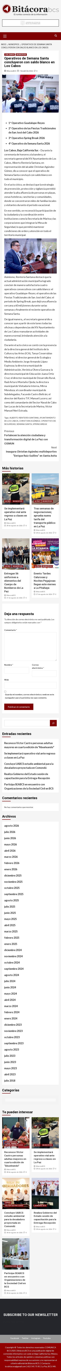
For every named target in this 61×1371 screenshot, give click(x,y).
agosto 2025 (11, 900)
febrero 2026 (11, 863)
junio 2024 (10, 987)
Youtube (47, 1338)
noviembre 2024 (13, 956)
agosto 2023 (11, 1049)
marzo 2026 (11, 856)
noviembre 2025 (13, 881)
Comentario (10, 630)
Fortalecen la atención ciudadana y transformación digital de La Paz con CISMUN (26, 437)
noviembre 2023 (13, 1030)
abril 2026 (9, 850)
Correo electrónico (38, 666)
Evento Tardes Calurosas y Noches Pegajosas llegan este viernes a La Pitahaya (45, 580)
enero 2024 (10, 1018)
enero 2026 (10, 869)
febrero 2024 (11, 1012)
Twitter (25, 1338)
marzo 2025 (11, 931)
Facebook (14, 1338)
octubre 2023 (12, 1037)
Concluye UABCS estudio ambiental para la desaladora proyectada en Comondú (28, 765)
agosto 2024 (11, 975)
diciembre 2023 (13, 1024)
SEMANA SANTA (24, 424)
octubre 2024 (12, 962)
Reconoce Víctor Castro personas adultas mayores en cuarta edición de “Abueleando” (29, 745)
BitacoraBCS (11, 71)
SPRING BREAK (40, 424)
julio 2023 (9, 1055)
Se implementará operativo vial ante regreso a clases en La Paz (29, 755)
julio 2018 (9, 1080)
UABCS (7, 1203)
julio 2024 (9, 981)
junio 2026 (10, 838)
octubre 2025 (12, 887)
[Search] (55, 35)
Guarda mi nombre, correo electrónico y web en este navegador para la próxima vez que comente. (29, 696)
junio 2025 (10, 912)
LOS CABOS (9, 54)
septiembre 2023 (13, 1043)
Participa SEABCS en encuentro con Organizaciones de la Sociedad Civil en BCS (28, 786)
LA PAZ (7, 501)
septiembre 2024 (13, 968)
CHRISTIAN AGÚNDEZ (29, 421)
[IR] (53, 723)
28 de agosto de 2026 (14, 526)
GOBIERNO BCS (11, 1142)
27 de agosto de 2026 (14, 598)
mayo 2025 (10, 918)
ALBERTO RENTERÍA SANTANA (24, 417)
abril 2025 (9, 925)
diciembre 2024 (13, 950)
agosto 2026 (11, 825)
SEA (20, 1266)
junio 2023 (10, 1062)
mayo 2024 (10, 993)
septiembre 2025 (13, 894)
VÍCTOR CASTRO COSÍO (14, 1145)
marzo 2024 (11, 1006)
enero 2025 (10, 943)
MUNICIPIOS (21, 54)
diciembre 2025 (13, 875)
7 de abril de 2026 (26, 71)
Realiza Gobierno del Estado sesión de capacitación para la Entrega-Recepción (27, 776)
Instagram (35, 1338)
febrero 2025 (11, 937)
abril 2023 (9, 1074)
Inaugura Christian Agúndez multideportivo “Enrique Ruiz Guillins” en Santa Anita (31, 451)
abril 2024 (9, 999)
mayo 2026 (10, 844)
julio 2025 (9, 906)
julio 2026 (9, 831)
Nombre (8, 665)
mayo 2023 (10, 1068)
